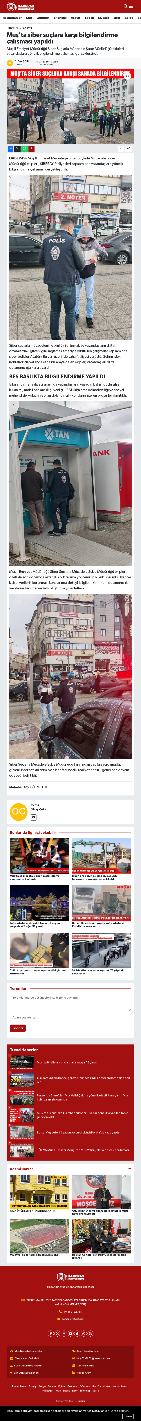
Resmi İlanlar (12, 18)
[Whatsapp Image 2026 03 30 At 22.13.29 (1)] (70, 483)
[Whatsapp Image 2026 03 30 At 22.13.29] (70, 676)
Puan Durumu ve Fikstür (28, 1365)
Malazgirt (47, 1390)
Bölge (129, 18)
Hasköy (96, 1386)
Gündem (43, 18)
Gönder (17, 1028)
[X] (57, 1334)
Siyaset (103, 18)
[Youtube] (71, 1334)
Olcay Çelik (38, 809)
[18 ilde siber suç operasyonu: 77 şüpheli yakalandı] (101, 950)
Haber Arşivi (84, 1372)
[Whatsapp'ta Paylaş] (24, 149)
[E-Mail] (34, 817)
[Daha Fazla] (31, 149)
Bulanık (52, 1386)
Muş (29, 18)
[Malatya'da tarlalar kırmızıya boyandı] (39, 1235)
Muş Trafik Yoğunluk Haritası (93, 1358)
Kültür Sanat (120, 1386)
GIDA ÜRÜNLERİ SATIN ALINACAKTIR (32, 1211)
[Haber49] (20, 6)
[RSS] (90, 1334)
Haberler (12, 28)
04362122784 (73, 1311)
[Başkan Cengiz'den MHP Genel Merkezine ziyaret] (101, 1235)
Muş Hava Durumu (88, 1351)
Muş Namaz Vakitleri (27, 1358)
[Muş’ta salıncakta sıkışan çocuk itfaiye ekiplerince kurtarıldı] (39, 855)
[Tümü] (129, 1169)
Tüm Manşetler (85, 1365)
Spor (116, 18)
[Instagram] (64, 1334)
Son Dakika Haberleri (26, 1372)
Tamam (128, 1416)
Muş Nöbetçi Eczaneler (28, 1351)
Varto (96, 1390)
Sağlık (89, 18)
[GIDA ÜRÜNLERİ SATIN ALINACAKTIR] (39, 1191)
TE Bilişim (79, 1401)
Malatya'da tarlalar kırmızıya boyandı (34, 1255)
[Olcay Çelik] (19, 812)
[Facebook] (51, 1334)
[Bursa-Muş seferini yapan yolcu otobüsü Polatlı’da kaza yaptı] (101, 903)
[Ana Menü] (131, 6)
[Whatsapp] (84, 1334)
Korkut (107, 1386)
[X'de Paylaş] (17, 149)
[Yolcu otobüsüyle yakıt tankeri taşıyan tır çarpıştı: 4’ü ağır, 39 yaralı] (39, 903)
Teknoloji (85, 1390)
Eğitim (62, 1386)
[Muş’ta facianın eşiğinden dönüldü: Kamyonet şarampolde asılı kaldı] (101, 855)
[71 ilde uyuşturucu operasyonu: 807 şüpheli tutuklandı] (39, 950)
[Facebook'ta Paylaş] (10, 149)
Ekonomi (60, 18)
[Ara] (126, 6)
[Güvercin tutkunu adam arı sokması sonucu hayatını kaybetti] (101, 1191)
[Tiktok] (77, 1334)
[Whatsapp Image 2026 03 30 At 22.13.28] (70, 257)
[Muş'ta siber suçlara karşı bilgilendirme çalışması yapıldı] (70, 106)
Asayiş (75, 18)
